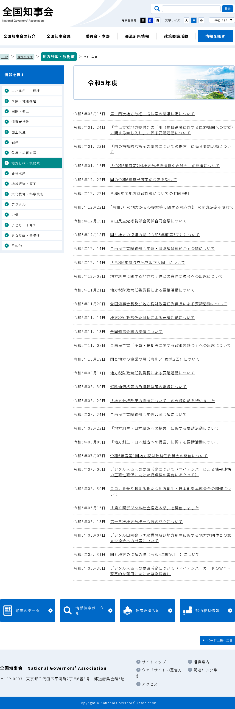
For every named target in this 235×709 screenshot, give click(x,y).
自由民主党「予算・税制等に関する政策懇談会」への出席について (152, 345)
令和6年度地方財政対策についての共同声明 (131, 193)
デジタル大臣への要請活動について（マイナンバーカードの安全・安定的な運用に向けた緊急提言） (152, 570)
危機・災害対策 (23, 152)
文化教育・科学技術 (27, 194)
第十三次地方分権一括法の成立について (128, 521)
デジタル (18, 204)
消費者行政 (20, 121)
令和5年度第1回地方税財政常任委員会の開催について (140, 455)
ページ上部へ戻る (220, 640)
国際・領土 (20, 111)
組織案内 (201, 661)
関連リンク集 (205, 670)
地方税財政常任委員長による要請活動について (134, 290)
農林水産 (18, 173)
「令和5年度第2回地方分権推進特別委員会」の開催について (146, 165)
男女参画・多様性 (25, 235)
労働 (15, 214)
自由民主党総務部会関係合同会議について (130, 221)
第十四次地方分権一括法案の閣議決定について (134, 113)
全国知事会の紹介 (19, 36)
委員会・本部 (98, 36)
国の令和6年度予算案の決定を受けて (125, 179)
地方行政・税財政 (59, 56)
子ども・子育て (23, 225)
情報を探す (215, 36)
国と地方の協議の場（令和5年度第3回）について (136, 234)
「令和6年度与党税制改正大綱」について (129, 262)
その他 (16, 245)
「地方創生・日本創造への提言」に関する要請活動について (146, 428)
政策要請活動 (176, 36)
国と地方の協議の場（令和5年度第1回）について (136, 554)
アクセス (150, 684)
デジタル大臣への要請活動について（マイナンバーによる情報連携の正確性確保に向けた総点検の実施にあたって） (152, 471)
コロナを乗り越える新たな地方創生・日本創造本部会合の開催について (152, 491)
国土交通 (18, 132)
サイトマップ (154, 661)
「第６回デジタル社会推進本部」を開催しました (136, 507)
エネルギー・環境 (25, 90)
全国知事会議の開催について (118, 331)
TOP (4, 57)
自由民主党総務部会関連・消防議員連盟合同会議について (144, 248)
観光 (15, 142)
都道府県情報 (137, 36)
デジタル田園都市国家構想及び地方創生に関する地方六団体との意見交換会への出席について (152, 537)
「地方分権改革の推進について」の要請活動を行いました (144, 400)
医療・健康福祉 (23, 101)
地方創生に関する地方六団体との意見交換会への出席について (148, 276)
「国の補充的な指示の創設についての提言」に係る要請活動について (152, 148)
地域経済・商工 (23, 183)
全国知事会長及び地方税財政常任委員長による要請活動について (150, 303)
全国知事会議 (59, 36)
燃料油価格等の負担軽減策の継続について (130, 386)
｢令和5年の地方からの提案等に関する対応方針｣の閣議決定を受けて (153, 207)
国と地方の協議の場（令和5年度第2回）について (136, 359)
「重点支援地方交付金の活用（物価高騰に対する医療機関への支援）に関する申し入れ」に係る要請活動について (153, 129)
